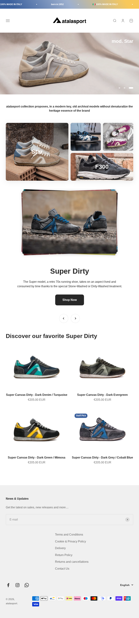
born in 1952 (49, 4)
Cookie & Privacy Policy (70, 541)
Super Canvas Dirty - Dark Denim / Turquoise (36, 394)
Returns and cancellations (72, 561)
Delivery (60, 548)
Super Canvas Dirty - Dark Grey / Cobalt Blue (102, 457)
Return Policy (63, 555)
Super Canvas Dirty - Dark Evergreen (102, 394)
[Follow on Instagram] (17, 585)
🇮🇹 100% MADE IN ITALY (97, 4)
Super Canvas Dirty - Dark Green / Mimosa (36, 457)
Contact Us (62, 568)
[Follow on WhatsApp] (26, 585)
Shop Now (69, 299)
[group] (69, 63)
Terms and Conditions (69, 534)
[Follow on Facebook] (8, 585)
